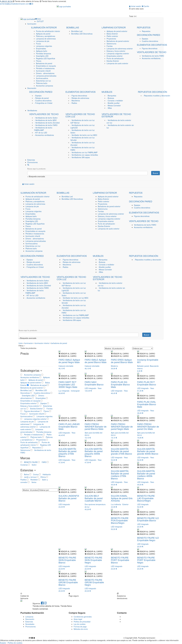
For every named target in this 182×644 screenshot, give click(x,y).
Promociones (30, 626)
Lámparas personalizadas (46, 76)
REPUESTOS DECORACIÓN (152, 91)
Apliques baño (41, 51)
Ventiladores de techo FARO (153, 56)
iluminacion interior (42, 343)
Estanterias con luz (43, 80)
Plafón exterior (112, 36)
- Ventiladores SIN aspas (80, 157)
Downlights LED (42, 56)
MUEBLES (107, 91)
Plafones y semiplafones (45, 36)
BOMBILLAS (72, 27)
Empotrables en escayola (46, 66)
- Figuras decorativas (78, 95)
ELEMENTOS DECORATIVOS (152, 44)
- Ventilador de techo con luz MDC (83, 135)
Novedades (29, 624)
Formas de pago (80, 626)
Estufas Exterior (113, 61)
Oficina (42, 477)
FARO (43, 462)
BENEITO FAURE (30, 462)
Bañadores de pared (44, 63)
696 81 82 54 (7, 1)
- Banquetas (111, 95)
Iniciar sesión (135, 6)
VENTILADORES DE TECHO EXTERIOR (116, 115)
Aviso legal (78, 619)
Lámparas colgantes (44, 46)
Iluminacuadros (42, 78)
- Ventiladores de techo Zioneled (47, 122)
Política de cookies (15, 643)
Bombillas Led (76, 31)
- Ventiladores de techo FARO (45, 125)
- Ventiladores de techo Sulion (46, 117)
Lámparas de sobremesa (46, 38)
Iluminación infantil (43, 71)
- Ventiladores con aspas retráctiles (84, 155)
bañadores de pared (59, 343)
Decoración (29, 619)
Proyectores (111, 38)
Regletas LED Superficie (45, 58)
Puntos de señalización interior (48, 31)
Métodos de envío (81, 629)
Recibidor (33, 479)
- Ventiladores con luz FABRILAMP (83, 152)
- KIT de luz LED (40, 132)
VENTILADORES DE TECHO (151, 52)
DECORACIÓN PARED (148, 34)
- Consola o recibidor (115, 100)
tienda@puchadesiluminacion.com (16, 3)
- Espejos (37, 95)
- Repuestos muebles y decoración (156, 95)
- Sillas (109, 108)
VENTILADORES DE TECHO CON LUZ (80, 115)
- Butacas (110, 98)
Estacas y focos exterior (116, 51)
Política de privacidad (82, 621)
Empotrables (41, 48)
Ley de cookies (79, 624)
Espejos (145, 38)
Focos (38, 43)
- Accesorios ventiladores (44, 135)
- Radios (73, 103)
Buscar (155, 173)
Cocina (35, 474)
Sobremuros (111, 43)
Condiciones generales (83, 616)
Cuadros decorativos (150, 41)
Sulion (33, 465)
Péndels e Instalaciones (45, 68)
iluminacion (29, 343)
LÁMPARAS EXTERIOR (114, 27)
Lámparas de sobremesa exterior (120, 48)
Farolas (110, 46)
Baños (25, 474)
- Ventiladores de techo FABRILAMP (43, 128)
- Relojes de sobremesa (79, 98)
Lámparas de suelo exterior (117, 63)
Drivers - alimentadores (45, 73)
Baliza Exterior (112, 33)
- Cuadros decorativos (43, 100)
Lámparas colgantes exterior (118, 53)
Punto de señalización (115, 58)
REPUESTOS (143, 27)
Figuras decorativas (149, 48)
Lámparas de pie (42, 41)
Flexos (38, 61)
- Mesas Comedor (114, 105)
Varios (32, 482)
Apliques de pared (43, 33)
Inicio (21, 343)
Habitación (46, 474)
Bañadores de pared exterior (118, 41)
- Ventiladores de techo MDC (45, 120)
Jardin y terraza (29, 477)
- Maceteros (75, 100)
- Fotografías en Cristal (43, 103)
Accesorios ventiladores (151, 58)
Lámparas (29, 616)
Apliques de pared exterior (117, 31)
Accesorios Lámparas (44, 85)
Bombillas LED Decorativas (81, 33)
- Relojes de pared (41, 98)
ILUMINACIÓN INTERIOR (44, 27)
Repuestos (146, 31)
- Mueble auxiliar (113, 103)
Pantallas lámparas (43, 53)
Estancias (29, 621)
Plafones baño (41, 83)
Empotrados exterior (115, 56)
